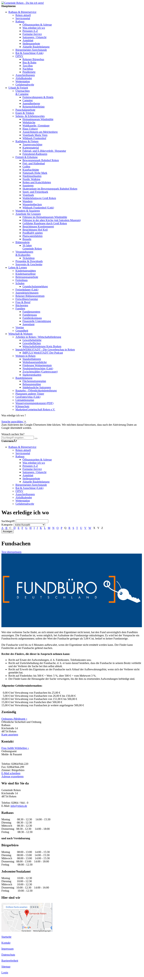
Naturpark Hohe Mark (34, 172)
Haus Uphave (30, 128)
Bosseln (26, 239)
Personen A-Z (30, 30)
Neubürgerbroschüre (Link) (37, 368)
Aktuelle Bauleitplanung (36, 46)
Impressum (7, 948)
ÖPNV (19, 56)
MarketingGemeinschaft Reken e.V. (35, 409)
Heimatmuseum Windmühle (37, 119)
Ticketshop (28, 258)
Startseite (6, 936)
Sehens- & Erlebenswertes (30, 116)
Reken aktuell (23, 15)
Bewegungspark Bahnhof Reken (40, 160)
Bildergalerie (22, 242)
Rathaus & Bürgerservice (22, 12)
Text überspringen (11, 551)
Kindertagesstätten (25, 270)
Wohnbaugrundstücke (34, 362)
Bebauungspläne (31, 384)
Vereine (19, 327)
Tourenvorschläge (32, 144)
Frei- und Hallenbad (33, 163)
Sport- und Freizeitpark (35, 191)
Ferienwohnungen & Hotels (37, 97)
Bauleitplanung (23, 377)
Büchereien (21, 305)
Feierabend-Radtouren (34, 153)
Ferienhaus (21, 280)
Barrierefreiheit (9, 960)
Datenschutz (8, 954)
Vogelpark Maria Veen (34, 135)
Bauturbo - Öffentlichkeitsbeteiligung (36, 390)
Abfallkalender (23, 78)
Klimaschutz (22, 406)
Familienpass (29, 314)
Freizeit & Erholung (26, 157)
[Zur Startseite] (22, 2)
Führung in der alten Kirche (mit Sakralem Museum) (51, 220)
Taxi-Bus (27, 65)
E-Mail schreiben (10, 773)
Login (4, 972)
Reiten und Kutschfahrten (36, 182)
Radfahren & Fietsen (26, 141)
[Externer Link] (71, 626)
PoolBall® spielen (32, 232)
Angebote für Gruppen (28, 213)
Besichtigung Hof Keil (35, 229)
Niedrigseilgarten (31, 176)
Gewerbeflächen (31, 343)
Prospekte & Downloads (29, 261)
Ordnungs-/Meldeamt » (14, 718)
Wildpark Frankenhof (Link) (38, 207)
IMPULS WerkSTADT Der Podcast (42, 352)
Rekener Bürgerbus (33, 59)
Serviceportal (22, 18)
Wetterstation (22, 81)
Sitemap (5, 966)
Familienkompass (32, 317)
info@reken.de (19, 805)
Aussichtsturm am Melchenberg (40, 131)
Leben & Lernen (17, 267)
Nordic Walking (31, 179)
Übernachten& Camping (22, 92)
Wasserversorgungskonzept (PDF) (34, 403)
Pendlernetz (28, 71)
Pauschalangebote (25, 109)
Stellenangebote (31, 43)
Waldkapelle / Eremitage (36, 125)
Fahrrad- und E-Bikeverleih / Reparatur (44, 150)
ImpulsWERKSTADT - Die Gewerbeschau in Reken (45, 349)
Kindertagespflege (25, 273)
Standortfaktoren (31, 359)
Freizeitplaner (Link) (26, 289)
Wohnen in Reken (25, 355)
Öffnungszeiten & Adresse (37, 24)
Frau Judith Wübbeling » (15, 748)
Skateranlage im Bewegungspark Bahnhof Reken (49, 188)
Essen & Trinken (24, 112)
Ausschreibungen (25, 75)
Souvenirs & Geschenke (28, 264)
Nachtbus (27, 68)
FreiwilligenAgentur (26, 299)
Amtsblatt (27, 40)
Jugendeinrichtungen (26, 292)
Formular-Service (32, 34)
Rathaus (19, 21)
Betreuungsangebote (26, 276)
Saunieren (28, 185)
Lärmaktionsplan (24, 400)
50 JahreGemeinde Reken (32, 247)
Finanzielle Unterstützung (36, 321)
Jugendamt (28, 324)
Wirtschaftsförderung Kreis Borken (41, 346)
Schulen (19, 283)
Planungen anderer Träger (29, 393)
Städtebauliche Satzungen (36, 387)
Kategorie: (7, 524)
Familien (20, 308)
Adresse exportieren (12, 776)
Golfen (26, 166)
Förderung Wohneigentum (37, 365)
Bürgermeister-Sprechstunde (31, 49)
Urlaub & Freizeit (18, 87)
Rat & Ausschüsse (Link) (29, 53)
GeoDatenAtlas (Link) (27, 396)
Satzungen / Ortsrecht (34, 37)
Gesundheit (21, 330)
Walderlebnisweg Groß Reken (39, 198)
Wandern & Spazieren (27, 210)
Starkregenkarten (31, 374)
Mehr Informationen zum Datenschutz (22, 431)
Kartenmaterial (30, 147)
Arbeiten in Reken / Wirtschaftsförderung (38, 336)
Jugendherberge (31, 103)
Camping (27, 100)
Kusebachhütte (30, 169)
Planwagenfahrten (32, 235)
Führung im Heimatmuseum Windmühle (44, 217)
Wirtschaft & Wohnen (20, 333)
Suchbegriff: (8, 521)
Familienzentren (31, 311)
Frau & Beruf (22, 302)
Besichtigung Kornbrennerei (38, 226)
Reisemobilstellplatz (33, 106)
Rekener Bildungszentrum (29, 295)
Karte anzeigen (9, 734)
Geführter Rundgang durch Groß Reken (44, 223)
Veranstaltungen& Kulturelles (24, 253)
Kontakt (5, 942)
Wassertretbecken (32, 204)
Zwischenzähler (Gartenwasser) (40, 371)
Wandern (27, 201)
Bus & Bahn (29, 62)
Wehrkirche (28, 122)
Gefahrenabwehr (24, 84)
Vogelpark (28, 194)
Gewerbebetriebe (31, 340)
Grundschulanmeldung (35, 286)
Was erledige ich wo (33, 27)
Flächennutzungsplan (34, 381)
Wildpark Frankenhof (34, 138)
